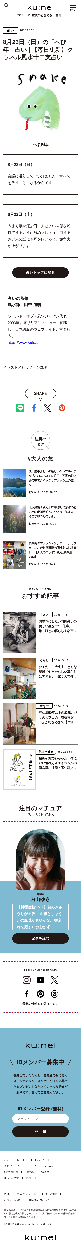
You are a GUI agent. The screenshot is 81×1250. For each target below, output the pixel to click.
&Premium (11, 1172)
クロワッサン (12, 1166)
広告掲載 (51, 1194)
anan (7, 1160)
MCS (7, 1194)
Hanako (48, 1166)
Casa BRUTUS (44, 1160)
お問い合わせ (12, 1200)
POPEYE (31, 1178)
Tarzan (29, 1172)
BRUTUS (22, 1160)
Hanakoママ (11, 1178)
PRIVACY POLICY (38, 1200)
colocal (45, 1172)
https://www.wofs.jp (23, 342)
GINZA (32, 1166)
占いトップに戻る (40, 272)
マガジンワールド (28, 1194)
